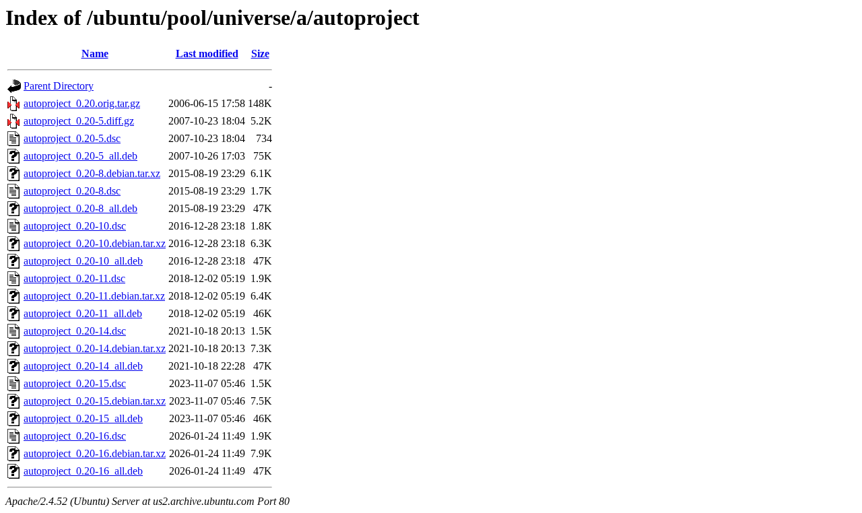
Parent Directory (59, 86)
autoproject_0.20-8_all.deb (80, 208)
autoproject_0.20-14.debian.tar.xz (95, 348)
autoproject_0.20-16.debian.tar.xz (95, 453)
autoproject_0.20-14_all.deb (83, 366)
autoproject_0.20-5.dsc (72, 138)
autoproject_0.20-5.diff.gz (79, 121)
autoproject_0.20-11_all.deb (83, 313)
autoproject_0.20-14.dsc (75, 331)
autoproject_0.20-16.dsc (75, 436)
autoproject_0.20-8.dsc (72, 191)
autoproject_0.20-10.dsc (75, 226)
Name (94, 53)
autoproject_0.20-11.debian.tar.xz (94, 296)
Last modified (207, 53)
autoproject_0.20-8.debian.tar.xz (92, 173)
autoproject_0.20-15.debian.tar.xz (95, 401)
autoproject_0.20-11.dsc (74, 278)
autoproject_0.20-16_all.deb (83, 471)
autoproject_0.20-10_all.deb (83, 261)
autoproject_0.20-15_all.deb (83, 418)
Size (260, 53)
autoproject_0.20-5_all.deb (80, 156)
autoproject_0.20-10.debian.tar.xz (95, 243)
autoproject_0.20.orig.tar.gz (82, 103)
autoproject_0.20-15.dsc (75, 383)
